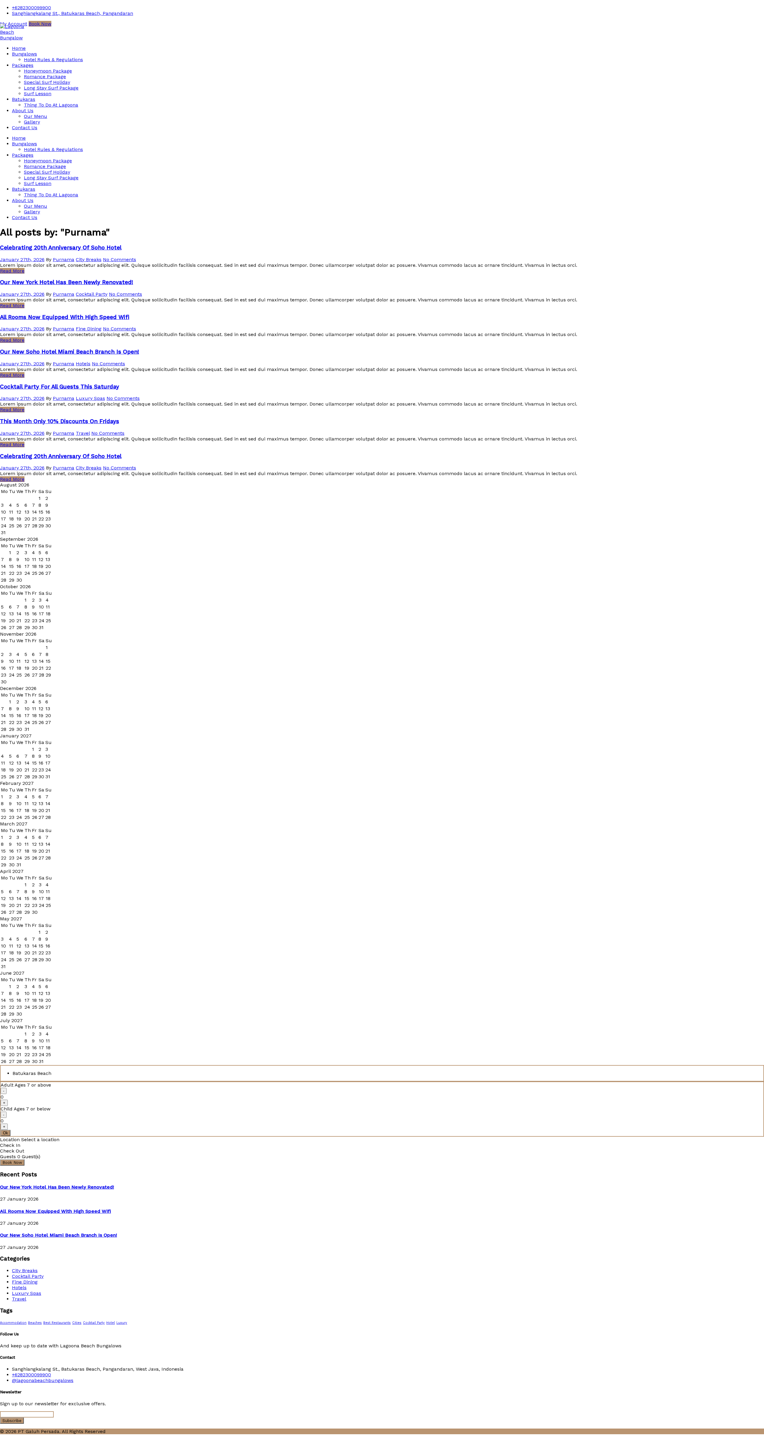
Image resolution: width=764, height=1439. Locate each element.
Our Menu (35, 116)
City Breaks (88, 259)
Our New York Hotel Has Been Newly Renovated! (66, 282)
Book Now (40, 24)
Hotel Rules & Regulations (53, 59)
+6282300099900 (31, 7)
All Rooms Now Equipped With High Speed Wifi (64, 317)
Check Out (12, 1151)
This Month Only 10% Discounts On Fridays (59, 421)
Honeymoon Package (48, 71)
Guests (8, 1156)
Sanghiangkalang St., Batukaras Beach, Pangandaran (72, 13)
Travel (83, 433)
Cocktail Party (91, 294)
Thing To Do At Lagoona (51, 105)
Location (10, 1139)
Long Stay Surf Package (51, 88)
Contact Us (24, 127)
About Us (22, 110)
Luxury (121, 1323)
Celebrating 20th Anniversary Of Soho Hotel (60, 247)
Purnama (63, 259)
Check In (10, 1145)
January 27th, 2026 (22, 259)
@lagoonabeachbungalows (42, 1380)
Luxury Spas (90, 398)
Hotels (83, 363)
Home (19, 48)
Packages (22, 65)
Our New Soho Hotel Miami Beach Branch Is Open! (69, 352)
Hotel (110, 1323)
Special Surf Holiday (47, 82)
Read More (12, 271)
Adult (26, 1085)
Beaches (35, 1323)
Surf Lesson (37, 93)
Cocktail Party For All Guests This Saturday (59, 386)
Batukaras (23, 99)
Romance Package (45, 76)
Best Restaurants (57, 1323)
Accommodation (13, 1323)
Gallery (32, 122)
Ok (5, 1133)
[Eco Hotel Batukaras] (15, 38)
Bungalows (24, 54)
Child (25, 1109)
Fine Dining (88, 329)
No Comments (119, 259)
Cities (76, 1323)
